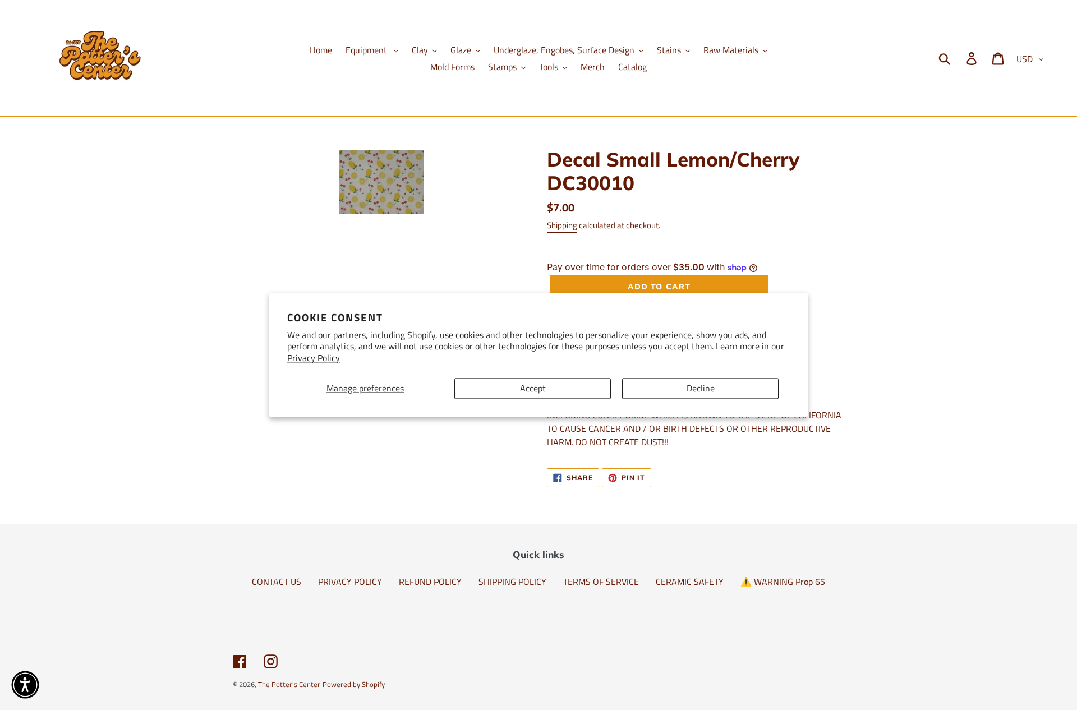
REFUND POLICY (430, 581)
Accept (533, 388)
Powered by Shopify (354, 684)
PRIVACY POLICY (350, 581)
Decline (701, 388)
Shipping (562, 225)
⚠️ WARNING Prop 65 (782, 581)
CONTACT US (276, 581)
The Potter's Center (289, 684)
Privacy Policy (313, 358)
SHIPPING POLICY (512, 581)
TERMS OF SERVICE (601, 581)
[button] (25, 685)
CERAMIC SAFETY (690, 581)
